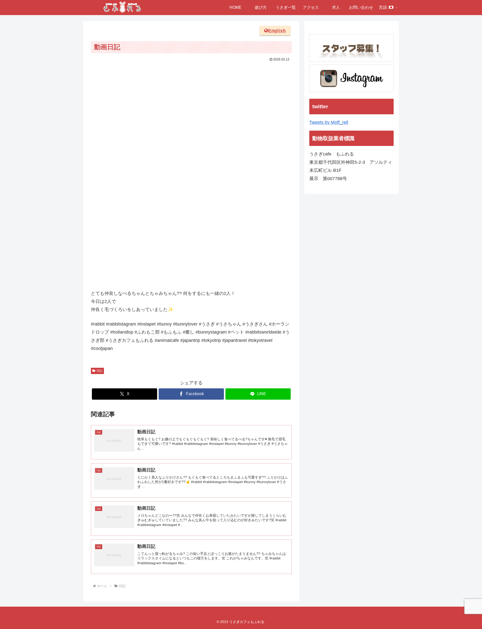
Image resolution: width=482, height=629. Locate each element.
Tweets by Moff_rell (328, 122)
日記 (99, 371)
